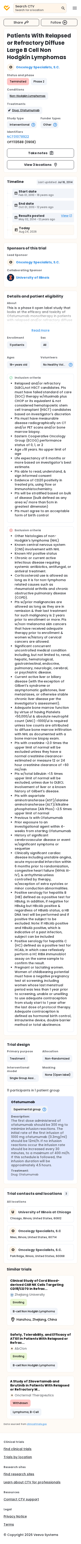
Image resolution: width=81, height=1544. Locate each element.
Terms (9, 1524)
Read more (41, 330)
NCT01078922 (18, 137)
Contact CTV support (21, 1499)
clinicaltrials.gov (37, 1424)
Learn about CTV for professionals (32, 1482)
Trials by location (18, 1457)
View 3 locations (38, 164)
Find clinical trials (18, 1449)
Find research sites (19, 1474)
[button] (27, 96)
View (65, 216)
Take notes (38, 153)
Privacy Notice (15, 1516)
